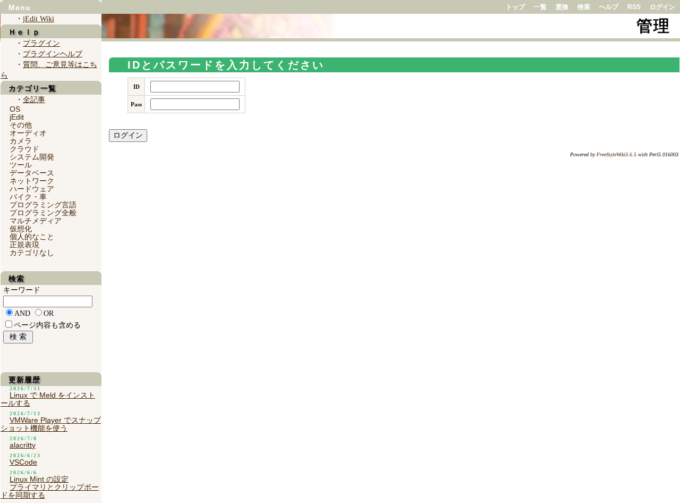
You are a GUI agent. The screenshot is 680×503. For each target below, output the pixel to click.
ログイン (662, 7)
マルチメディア (36, 220)
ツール (21, 165)
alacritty (23, 445)
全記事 (34, 100)
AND (22, 313)
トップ (515, 7)
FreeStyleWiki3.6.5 (616, 154)
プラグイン (41, 43)
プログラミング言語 (43, 204)
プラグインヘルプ (52, 54)
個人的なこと (32, 236)
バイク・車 (28, 196)
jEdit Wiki (38, 19)
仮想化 (21, 228)
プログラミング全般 (43, 212)
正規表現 (24, 244)
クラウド (24, 149)
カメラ (21, 141)
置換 (562, 7)
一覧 (540, 7)
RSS (634, 7)
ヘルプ (608, 7)
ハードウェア (32, 189)
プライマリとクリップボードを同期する (50, 491)
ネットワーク (32, 181)
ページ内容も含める (47, 325)
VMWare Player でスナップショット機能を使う (51, 424)
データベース (32, 173)
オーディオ (28, 133)
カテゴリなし (32, 252)
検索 (583, 7)
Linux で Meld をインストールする (48, 399)
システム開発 (32, 157)
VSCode (23, 462)
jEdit (17, 117)
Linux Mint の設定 (39, 479)
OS (15, 109)
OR (49, 313)
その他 (21, 125)
